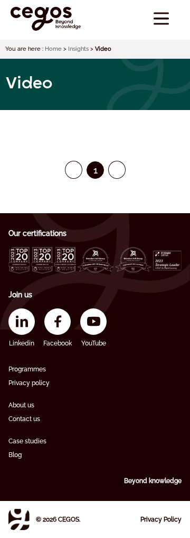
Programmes (27, 369)
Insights (78, 48)
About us (21, 405)
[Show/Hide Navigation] (161, 19)
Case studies (27, 441)
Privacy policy (29, 383)
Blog (15, 455)
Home (53, 48)
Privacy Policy (161, 519)
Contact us (24, 419)
